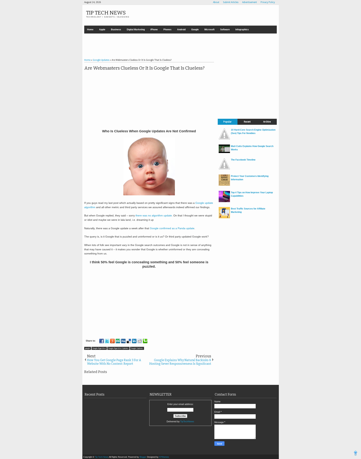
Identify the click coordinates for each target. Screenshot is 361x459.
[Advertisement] (180, 46)
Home (90, 29)
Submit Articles (230, 2)
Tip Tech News (106, 12)
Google (195, 29)
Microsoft (209, 29)
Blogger (143, 457)
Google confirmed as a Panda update (172, 228)
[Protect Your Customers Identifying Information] (224, 185)
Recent (247, 121)
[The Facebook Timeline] (224, 168)
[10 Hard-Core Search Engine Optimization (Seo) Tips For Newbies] (224, 138)
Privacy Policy (268, 2)
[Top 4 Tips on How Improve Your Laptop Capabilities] (224, 201)
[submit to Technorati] (145, 341)
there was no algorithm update (154, 215)
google (87, 348)
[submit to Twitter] (107, 341)
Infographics (242, 29)
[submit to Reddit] (139, 341)
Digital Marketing (136, 29)
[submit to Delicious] (129, 341)
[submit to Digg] (123, 341)
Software (225, 29)
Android (181, 29)
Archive (267, 121)
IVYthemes (164, 457)
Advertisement (249, 2)
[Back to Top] (356, 453)
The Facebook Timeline (243, 159)
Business (116, 29)
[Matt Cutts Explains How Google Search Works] (224, 152)
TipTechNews (187, 421)
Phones (167, 29)
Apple (102, 29)
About (216, 2)
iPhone (154, 29)
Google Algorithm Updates (118, 348)
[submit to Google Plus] (112, 341)
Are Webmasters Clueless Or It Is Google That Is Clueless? (144, 68)
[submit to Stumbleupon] (118, 341)
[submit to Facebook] (101, 341)
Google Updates (137, 348)
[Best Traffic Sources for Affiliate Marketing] (224, 217)
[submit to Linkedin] (134, 341)
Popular (227, 121)
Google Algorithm (99, 348)
